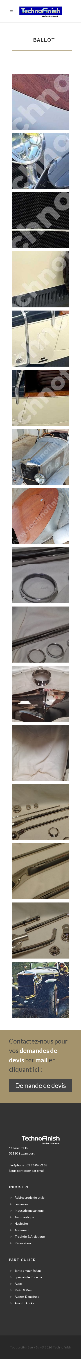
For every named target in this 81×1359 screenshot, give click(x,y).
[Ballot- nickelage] (40, 457)
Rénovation (23, 1243)
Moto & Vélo (23, 1290)
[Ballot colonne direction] (40, 575)
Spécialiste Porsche (28, 1277)
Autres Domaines (27, 1296)
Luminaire (21, 1204)
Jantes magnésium (28, 1270)
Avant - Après (24, 1303)
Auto (18, 1283)
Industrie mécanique (29, 1210)
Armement (22, 1230)
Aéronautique (24, 1217)
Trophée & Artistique (30, 1236)
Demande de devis (40, 1085)
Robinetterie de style (30, 1197)
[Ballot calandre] (40, 693)
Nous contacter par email (26, 1170)
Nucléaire (21, 1223)
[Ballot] (40, 101)
